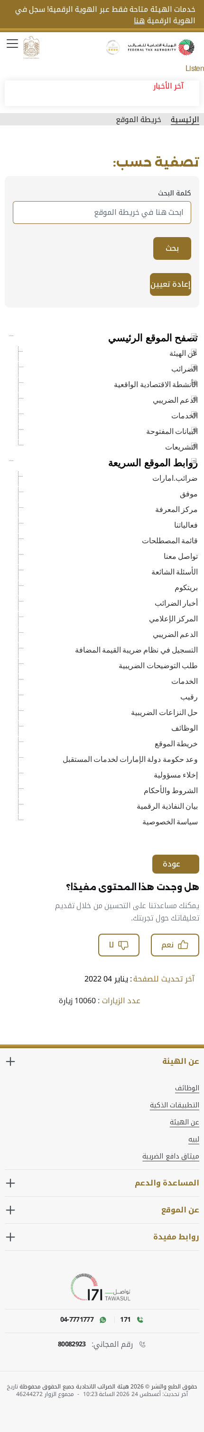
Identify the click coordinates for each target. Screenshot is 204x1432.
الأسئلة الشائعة (174, 572)
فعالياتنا (186, 525)
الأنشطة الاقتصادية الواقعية (156, 384)
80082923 (71, 1344)
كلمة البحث (102, 193)
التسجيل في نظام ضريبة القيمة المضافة (136, 650)
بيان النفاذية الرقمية (167, 806)
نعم (167, 944)
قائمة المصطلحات (170, 541)
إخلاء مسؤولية (176, 775)
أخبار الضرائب (176, 603)
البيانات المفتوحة (172, 431)
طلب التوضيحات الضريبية (158, 666)
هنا (139, 21)
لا (111, 944)
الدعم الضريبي (175, 400)
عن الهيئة (183, 353)
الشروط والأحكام (171, 791)
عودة (171, 864)
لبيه (193, 1139)
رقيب (189, 697)
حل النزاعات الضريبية (164, 712)
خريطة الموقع (176, 744)
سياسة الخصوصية (170, 822)
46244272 (29, 1394)
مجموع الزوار (60, 1394)
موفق (189, 494)
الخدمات (184, 416)
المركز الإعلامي (173, 619)
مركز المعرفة (176, 509)
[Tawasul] (102, 1287)
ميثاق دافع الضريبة (170, 1156)
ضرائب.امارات (175, 478)
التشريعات (181, 447)
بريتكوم (186, 587)
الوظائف (184, 728)
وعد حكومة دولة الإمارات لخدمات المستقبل (130, 759)
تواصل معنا (181, 556)
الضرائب (184, 369)
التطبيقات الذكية (174, 1105)
